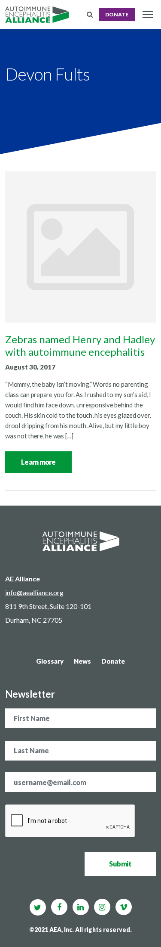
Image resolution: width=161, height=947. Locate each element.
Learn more (38, 462)
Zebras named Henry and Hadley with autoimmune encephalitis (80, 345)
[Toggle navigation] (148, 15)
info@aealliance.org (34, 592)
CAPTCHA (20, 796)
